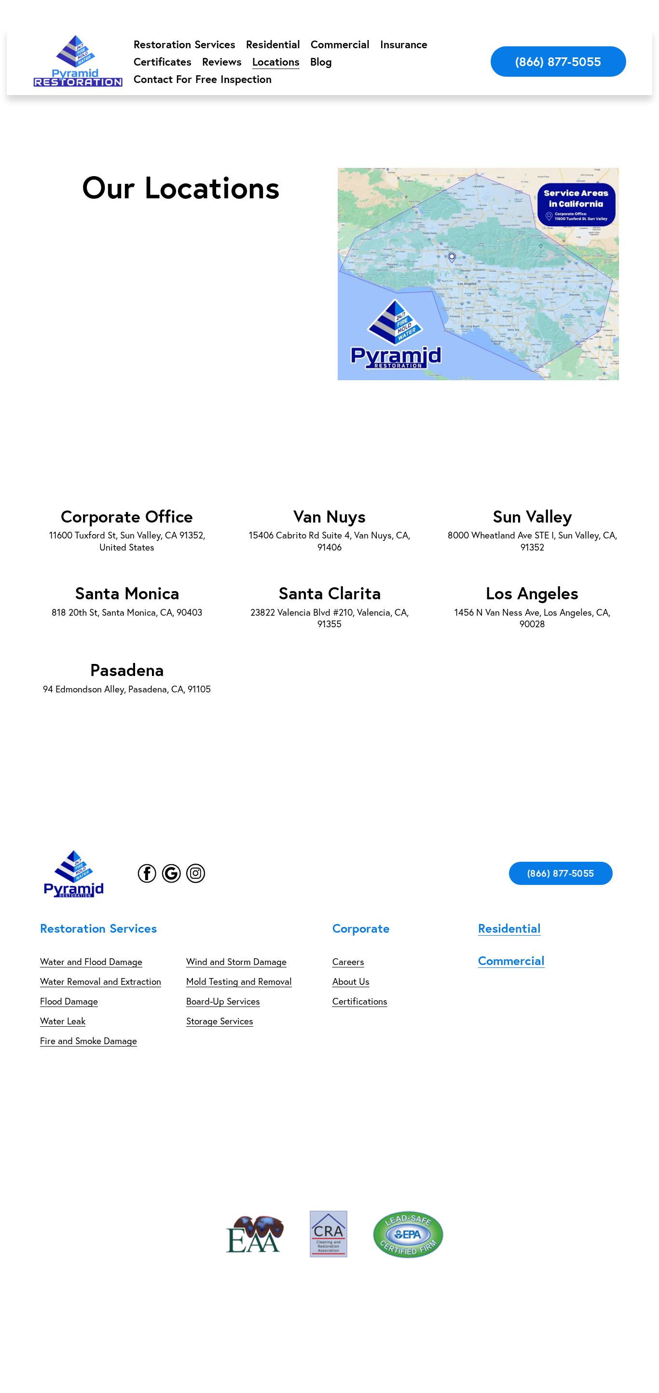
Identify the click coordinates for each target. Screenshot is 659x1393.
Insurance (403, 44)
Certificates (163, 62)
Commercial (340, 44)
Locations (276, 62)
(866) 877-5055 (558, 61)
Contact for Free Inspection (203, 79)
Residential (273, 44)
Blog (321, 62)
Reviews (222, 62)
